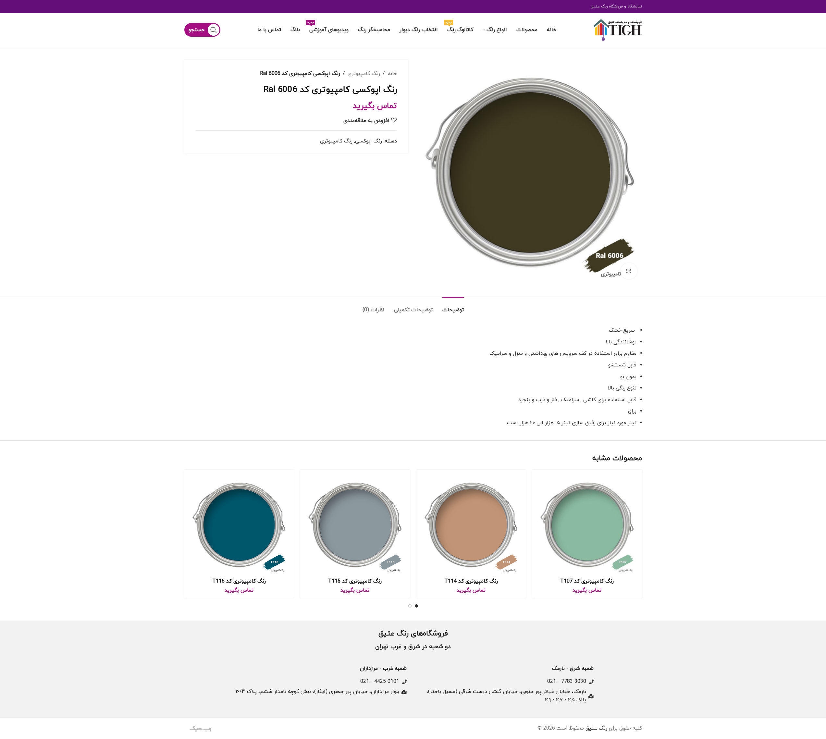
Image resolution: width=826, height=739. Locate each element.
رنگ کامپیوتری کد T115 (355, 581)
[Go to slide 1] (416, 606)
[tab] (453, 307)
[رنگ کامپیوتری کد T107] (587, 525)
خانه (392, 73)
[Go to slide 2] (410, 606)
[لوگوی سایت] (617, 29)
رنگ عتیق (596, 728)
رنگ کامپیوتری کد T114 (471, 581)
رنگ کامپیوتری (364, 73)
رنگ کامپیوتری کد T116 (239, 581)
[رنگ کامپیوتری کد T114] (471, 525)
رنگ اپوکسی (368, 141)
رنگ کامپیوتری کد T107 (587, 581)
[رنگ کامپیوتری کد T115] (355, 525)
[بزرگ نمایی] (629, 271)
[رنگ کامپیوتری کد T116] (239, 525)
